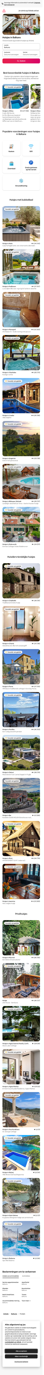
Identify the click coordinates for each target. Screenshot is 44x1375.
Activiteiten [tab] (26, 1276)
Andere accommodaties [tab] (10, 1276)
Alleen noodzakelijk (21, 1356)
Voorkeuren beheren (21, 1362)
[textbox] (12, 54)
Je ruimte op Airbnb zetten (28, 11)
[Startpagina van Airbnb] (4, 10)
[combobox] (21, 47)
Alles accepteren (21, 1351)
